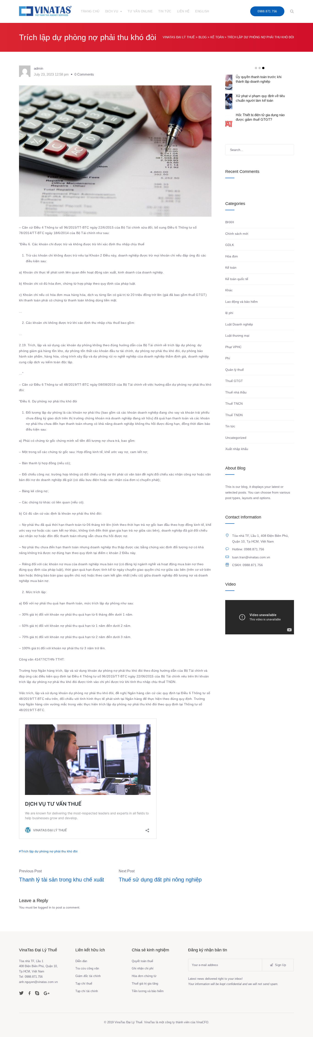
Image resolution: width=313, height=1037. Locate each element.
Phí (227, 358)
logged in (44, 907)
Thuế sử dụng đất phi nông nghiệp (160, 879)
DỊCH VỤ (111, 11)
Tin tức (230, 426)
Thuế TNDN (234, 415)
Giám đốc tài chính (88, 976)
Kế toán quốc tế (236, 279)
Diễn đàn (81, 961)
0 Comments (84, 74)
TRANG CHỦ (90, 11)
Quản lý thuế (234, 369)
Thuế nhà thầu (236, 392)
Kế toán (230, 267)
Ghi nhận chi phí (143, 968)
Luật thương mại (237, 335)
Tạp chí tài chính (86, 991)
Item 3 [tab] (263, 68)
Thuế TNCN (234, 403)
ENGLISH (202, 11)
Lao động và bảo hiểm (241, 301)
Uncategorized (235, 437)
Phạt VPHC (233, 347)
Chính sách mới (236, 233)
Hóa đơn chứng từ (144, 976)
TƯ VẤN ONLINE (140, 11)
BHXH (229, 222)
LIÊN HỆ (183, 11)
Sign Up (280, 965)
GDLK (229, 245)
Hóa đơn (231, 256)
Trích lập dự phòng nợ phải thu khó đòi (49, 851)
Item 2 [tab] (259, 68)
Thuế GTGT (234, 381)
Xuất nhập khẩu (236, 449)
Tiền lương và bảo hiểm (148, 991)
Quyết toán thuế (142, 961)
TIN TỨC (164, 11)
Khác (229, 290)
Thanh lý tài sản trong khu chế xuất (61, 879)
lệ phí (229, 313)
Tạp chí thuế (83, 983)
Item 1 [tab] (256, 68)
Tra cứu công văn (87, 968)
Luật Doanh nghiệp (239, 324)
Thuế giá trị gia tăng (145, 983)
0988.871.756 (267, 11)
